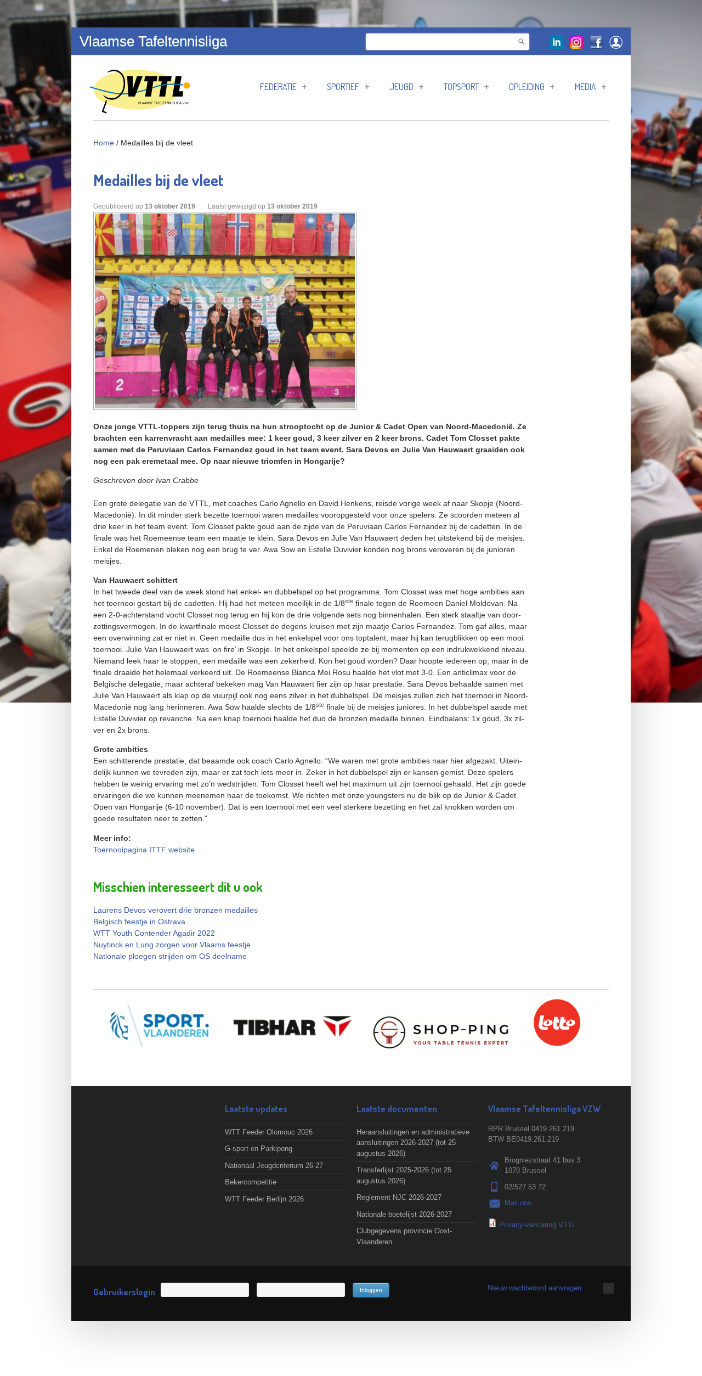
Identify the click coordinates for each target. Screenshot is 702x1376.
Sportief (343, 86)
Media (585, 86)
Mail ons (518, 1203)
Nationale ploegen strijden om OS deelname (170, 956)
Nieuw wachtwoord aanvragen (534, 1288)
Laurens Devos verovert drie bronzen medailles (175, 910)
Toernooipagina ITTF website (144, 849)
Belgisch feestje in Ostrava (139, 921)
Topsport (461, 86)
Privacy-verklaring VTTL (537, 1225)
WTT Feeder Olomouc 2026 (269, 1132)
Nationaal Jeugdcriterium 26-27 (274, 1165)
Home (103, 142)
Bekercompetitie (250, 1182)
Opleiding (527, 86)
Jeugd (401, 86)
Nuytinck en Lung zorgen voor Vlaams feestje (172, 944)
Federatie (278, 86)
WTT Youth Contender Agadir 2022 (154, 933)
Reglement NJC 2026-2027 (398, 1197)
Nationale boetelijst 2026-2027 (404, 1214)
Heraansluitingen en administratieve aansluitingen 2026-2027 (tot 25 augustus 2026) (412, 1143)
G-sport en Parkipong (258, 1148)
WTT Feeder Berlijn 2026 (264, 1199)
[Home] (139, 108)
